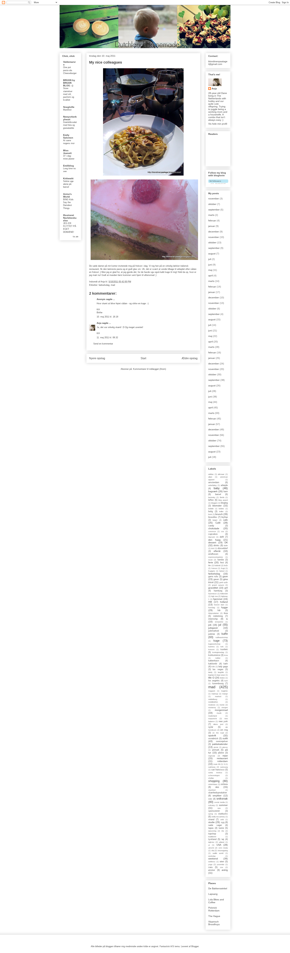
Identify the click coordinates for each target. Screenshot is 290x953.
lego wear (221, 675)
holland (224, 602)
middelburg (212, 699)
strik (222, 820)
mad (113, 285)
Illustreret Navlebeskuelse (70, 218)
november (213, 198)
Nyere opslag (97, 358)
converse (212, 531)
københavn (213, 661)
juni (210, 264)
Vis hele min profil (217, 123)
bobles (221, 509)
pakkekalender (220, 744)
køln (226, 664)
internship (213, 619)
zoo (221, 867)
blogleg (224, 503)
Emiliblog (68, 165)
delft (222, 537)
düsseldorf (223, 548)
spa (219, 808)
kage (216, 640)
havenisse (212, 594)
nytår (210, 727)
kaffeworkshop (222, 637)
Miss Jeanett (67, 151)
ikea (226, 613)
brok (210, 514)
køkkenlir (212, 664)
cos (222, 531)
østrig (225, 870)
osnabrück (213, 738)
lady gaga (223, 666)
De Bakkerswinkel (217, 888)
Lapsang (213, 894)
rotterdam (222, 761)
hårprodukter (213, 613)
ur (209, 845)
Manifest (67, 109)
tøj (223, 839)
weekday (212, 856)
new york (223, 721)
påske (221, 753)
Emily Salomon (68, 136)
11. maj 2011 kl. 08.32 (107, 337)
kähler (218, 658)
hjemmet (217, 599)
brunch (219, 514)
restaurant (222, 758)
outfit (225, 738)
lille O (211, 677)
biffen (211, 500)
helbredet (224, 594)
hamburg (218, 591)
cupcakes (213, 534)
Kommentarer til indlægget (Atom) (149, 369)
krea (226, 655)
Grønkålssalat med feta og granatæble (70, 125)
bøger (215, 520)
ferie (210, 562)
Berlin (222, 497)
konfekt (224, 649)
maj (210, 270)
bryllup (224, 517)
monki (222, 705)
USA (218, 844)
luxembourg (218, 683)
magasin (211, 691)
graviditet (213, 587)
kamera (211, 647)
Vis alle (75, 237)
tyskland (212, 839)
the (223, 831)
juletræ (211, 634)
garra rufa (213, 576)
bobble (211, 509)
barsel (218, 494)
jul (219, 624)
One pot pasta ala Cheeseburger (70, 70)
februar (212, 220)
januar (211, 226)
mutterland (212, 716)
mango (225, 694)
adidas (211, 474)
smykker (217, 795)
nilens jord (218, 724)
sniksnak (222, 798)
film (209, 565)
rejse (225, 755)
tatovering (212, 831)
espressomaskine (215, 557)
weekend (213, 858)
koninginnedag (218, 652)
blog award (223, 500)
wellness (211, 862)
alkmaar (221, 474)
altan (210, 477)
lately (210, 672)
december (213, 231)
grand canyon (218, 585)
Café (218, 522)
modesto (211, 705)
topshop (212, 834)
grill (226, 588)
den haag (214, 539)
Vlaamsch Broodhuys (214, 923)
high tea (214, 596)
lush (226, 681)
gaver (216, 579)
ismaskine (219, 622)
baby (217, 488)
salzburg (211, 767)
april (210, 275)
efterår (217, 551)
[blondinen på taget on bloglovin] (218, 183)
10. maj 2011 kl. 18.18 (107, 316)
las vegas (218, 669)
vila (212, 851)
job (209, 624)
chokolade (213, 528)
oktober (212, 204)
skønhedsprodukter (217, 793)
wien (222, 861)
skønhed (211, 790)
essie (210, 560)
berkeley (211, 497)
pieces (225, 747)
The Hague (214, 916)
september (214, 209)
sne (210, 799)
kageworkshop (214, 644)
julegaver (213, 628)
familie (221, 560)
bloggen (214, 503)
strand (211, 819)
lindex (222, 678)
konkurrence (214, 655)
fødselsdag (104, 285)
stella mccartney (218, 817)
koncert (211, 649)
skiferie (224, 784)
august (211, 253)
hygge (224, 607)
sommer (223, 805)
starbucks (223, 814)
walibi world (218, 853)
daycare (211, 537)
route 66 (216, 764)
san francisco (218, 770)
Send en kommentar (103, 343)
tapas (211, 828)
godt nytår (223, 582)
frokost (214, 568)
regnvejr (211, 756)
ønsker (211, 870)
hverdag (211, 608)
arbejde (224, 485)
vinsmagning (223, 851)
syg (222, 822)
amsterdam (213, 482)
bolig (210, 511)
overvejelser (222, 741)
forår (226, 565)
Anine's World (67, 195)
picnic (216, 747)
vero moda (223, 848)
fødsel (221, 571)
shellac (211, 778)
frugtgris (211, 571)
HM (210, 602)
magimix (224, 691)
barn (226, 491)
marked (218, 696)
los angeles (214, 680)
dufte (226, 545)
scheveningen (214, 775)
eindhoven (213, 554)
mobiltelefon (213, 702)
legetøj (211, 675)
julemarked (213, 631)
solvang (211, 805)
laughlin (221, 672)
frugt (223, 568)
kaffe (225, 633)
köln (213, 667)
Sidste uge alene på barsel (68, 184)
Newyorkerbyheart (70, 118)
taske (221, 828)
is (227, 618)
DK (226, 542)
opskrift (212, 735)
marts (211, 215)
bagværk (213, 491)
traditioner (212, 837)
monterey (212, 707)
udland (221, 842)
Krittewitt (68, 178)
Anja (99, 323)
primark (215, 750)
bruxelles (212, 517)
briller (221, 511)
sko (217, 787)
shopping (214, 781)
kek (222, 647)
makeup (214, 694)
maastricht (212, 719)
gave (225, 576)
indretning (218, 616)
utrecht (211, 848)
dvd (212, 548)
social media (219, 802)
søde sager (215, 825)
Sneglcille (68, 107)
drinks (216, 545)
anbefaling (212, 485)
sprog (210, 814)
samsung (224, 767)
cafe (225, 520)
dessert (212, 542)
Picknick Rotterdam (214, 909)
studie (211, 822)
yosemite (220, 864)
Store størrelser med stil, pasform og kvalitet (68, 94)
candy (211, 526)
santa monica (215, 773)
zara (210, 867)
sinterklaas (212, 784)
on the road (218, 733)
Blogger (195, 946)
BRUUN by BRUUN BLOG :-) (69, 83)
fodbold (217, 565)
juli (209, 259)
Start (143, 358)
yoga (210, 864)
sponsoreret (214, 811)
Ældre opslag (190, 358)
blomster (217, 505)
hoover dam (219, 605)
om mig (224, 730)
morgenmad (221, 710)
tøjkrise (211, 842)
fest (222, 562)
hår (219, 610)
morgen (225, 707)
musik (219, 713)
